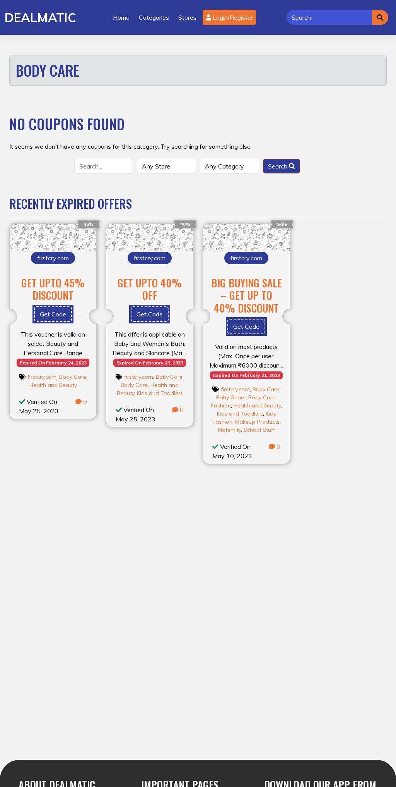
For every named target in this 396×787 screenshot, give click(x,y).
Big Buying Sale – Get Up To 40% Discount (246, 295)
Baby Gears (231, 397)
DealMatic (40, 17)
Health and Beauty (53, 384)
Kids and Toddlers (160, 393)
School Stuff (259, 429)
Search (278, 166)
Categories (154, 17)
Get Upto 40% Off (150, 289)
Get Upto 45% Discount (53, 289)
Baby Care (169, 376)
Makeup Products (257, 421)
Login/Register (232, 17)
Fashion (221, 405)
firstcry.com (41, 376)
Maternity (229, 429)
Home (121, 17)
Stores (187, 17)
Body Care (72, 376)
